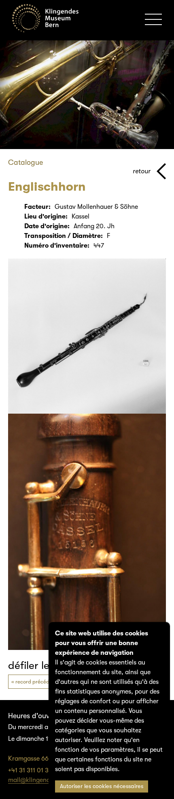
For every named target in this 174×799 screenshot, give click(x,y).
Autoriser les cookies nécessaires (101, 786)
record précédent (36, 682)
